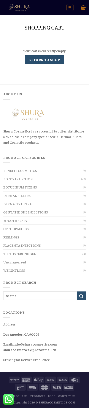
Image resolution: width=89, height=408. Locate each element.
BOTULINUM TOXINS (20, 187)
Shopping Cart (44, 27)
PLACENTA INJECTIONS (22, 245)
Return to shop (44, 60)
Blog (51, 396)
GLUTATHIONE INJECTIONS (25, 212)
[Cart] (83, 7)
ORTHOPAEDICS (16, 228)
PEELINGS (11, 237)
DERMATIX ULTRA (17, 204)
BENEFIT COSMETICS (20, 170)
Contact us (66, 396)
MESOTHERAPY (15, 220)
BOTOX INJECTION (18, 179)
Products (37, 396)
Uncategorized (14, 262)
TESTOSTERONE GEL (19, 253)
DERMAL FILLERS (17, 195)
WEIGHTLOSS (14, 270)
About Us (20, 396)
